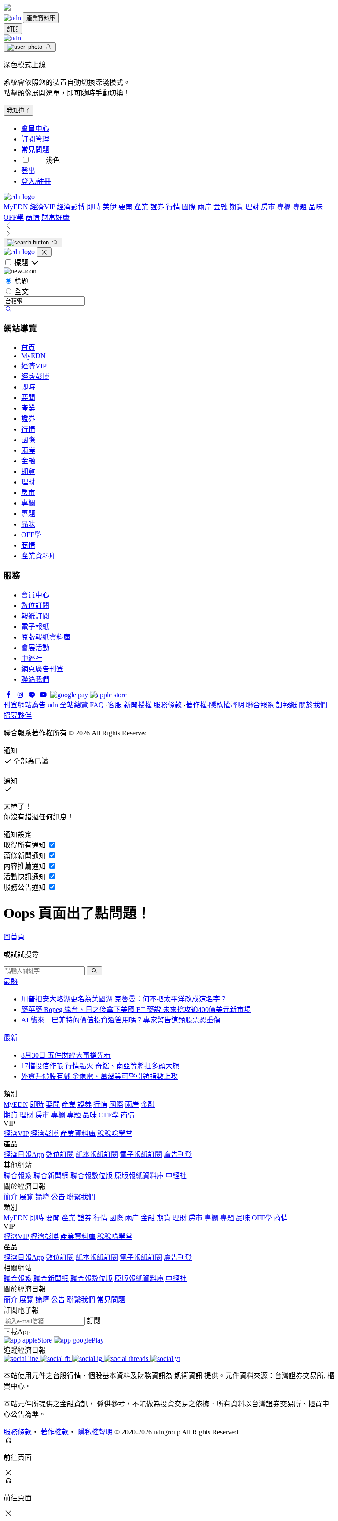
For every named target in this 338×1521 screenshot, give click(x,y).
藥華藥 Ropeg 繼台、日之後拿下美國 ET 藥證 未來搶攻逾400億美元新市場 (136, 1009)
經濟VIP (42, 207)
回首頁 (14, 937)
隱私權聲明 (226, 705)
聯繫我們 (81, 1197)
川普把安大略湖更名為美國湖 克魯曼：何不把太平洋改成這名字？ (124, 999)
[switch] (26, 160)
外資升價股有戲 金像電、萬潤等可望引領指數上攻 (99, 1076)
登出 (28, 171)
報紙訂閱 (35, 616)
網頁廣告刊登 (42, 669)
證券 (157, 207)
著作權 (196, 705)
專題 (300, 207)
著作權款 (54, 1432)
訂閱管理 (35, 139)
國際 (189, 207)
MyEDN (16, 207)
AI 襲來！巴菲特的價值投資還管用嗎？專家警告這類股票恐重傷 (120, 1020)
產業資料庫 (40, 18)
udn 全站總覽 (68, 705)
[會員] (30, 47)
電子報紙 (35, 626)
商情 (33, 217)
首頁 (28, 347)
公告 (58, 1197)
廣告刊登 (178, 1154)
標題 (22, 281)
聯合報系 (260, 705)
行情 (173, 207)
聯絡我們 (35, 679)
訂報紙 (286, 705)
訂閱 (12, 29)
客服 (115, 705)
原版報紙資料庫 (45, 637)
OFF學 (14, 217)
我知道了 (18, 110)
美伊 (110, 207)
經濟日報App (24, 1154)
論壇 (42, 1197)
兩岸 (205, 207)
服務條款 (169, 705)
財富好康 (55, 217)
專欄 (284, 207)
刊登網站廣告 (25, 705)
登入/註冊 (36, 181)
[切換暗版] (39, 160)
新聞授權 (138, 705)
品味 (316, 207)
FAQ (98, 705)
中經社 (31, 658)
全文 (22, 291)
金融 (220, 207)
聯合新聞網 (51, 1175)
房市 (268, 207)
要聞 (125, 207)
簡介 (11, 1197)
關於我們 (313, 705)
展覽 (26, 1197)
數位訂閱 (35, 605)
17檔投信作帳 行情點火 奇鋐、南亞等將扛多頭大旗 (100, 1066)
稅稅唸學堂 (114, 1133)
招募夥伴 (18, 715)
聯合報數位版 (91, 1175)
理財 (252, 207)
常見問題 (35, 149)
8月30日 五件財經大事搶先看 (66, 1055)
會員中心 (35, 128)
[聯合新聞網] (13, 18)
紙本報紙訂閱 (97, 1154)
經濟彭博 (71, 207)
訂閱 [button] (94, 1321)
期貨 (236, 207)
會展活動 (35, 647)
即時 (94, 207)
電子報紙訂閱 (141, 1154)
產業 (141, 207)
